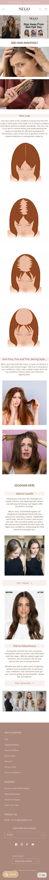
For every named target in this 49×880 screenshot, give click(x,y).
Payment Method (11, 750)
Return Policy (10, 756)
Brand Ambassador (12, 794)
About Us (8, 761)
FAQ (6, 739)
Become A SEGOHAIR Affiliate (17, 788)
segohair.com (21, 870)
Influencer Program (12, 800)
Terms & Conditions (13, 772)
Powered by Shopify (30, 870)
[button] (3, 9)
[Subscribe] (41, 835)
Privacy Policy (10, 767)
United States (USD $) (23, 861)
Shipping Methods (12, 745)
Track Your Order (12, 805)
